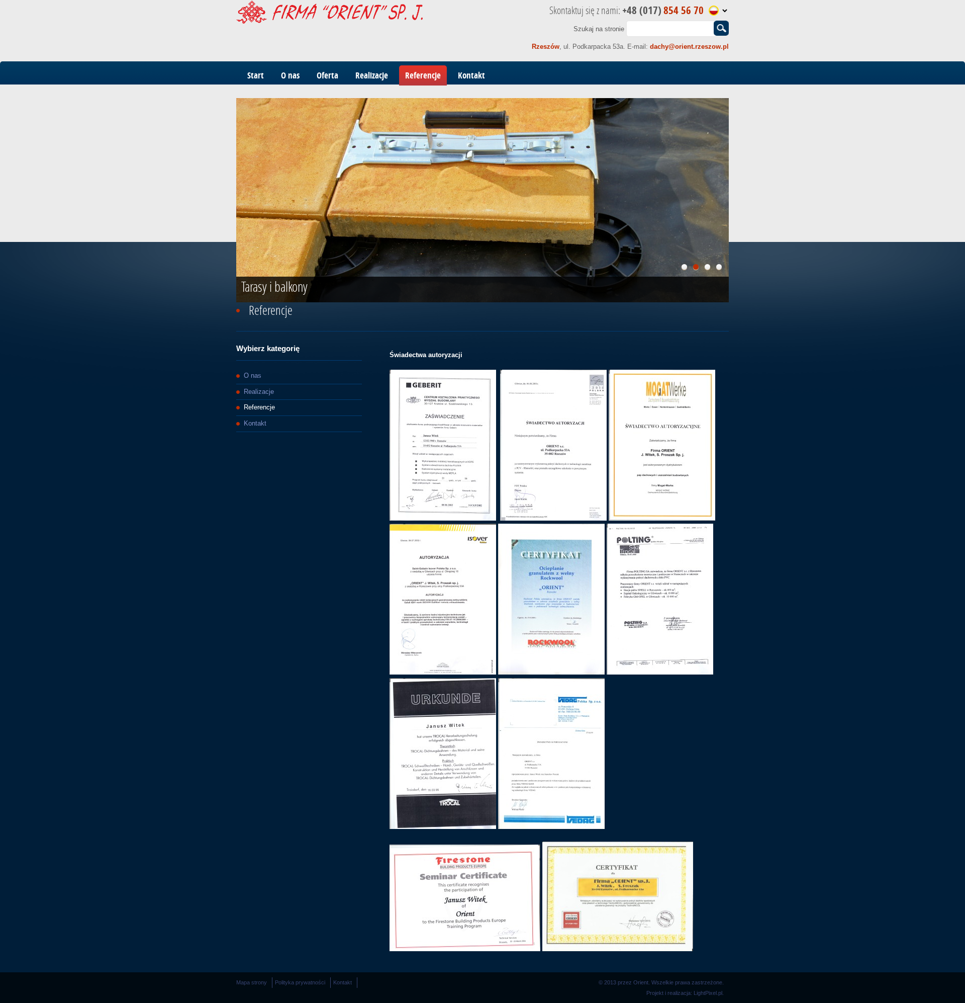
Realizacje (371, 75)
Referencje (423, 75)
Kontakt (471, 75)
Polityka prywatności (300, 982)
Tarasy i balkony (274, 286)
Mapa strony (251, 982)
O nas (290, 75)
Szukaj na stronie (598, 28)
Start (255, 75)
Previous (223, 197)
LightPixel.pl (708, 993)
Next (741, 197)
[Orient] (329, 21)
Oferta (327, 75)
